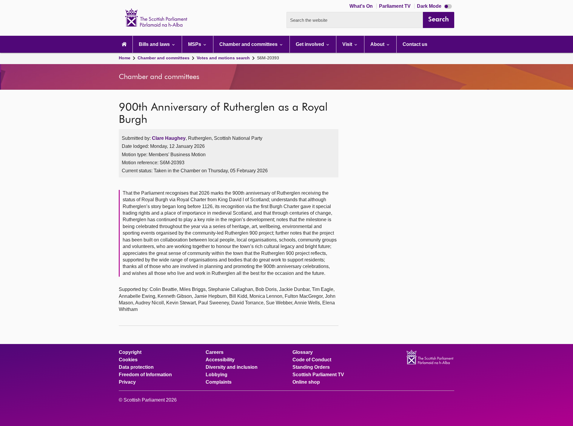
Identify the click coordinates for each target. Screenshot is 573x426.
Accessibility (220, 359)
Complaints (219, 382)
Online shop (306, 382)
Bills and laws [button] (155, 44)
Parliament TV (395, 6)
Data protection (136, 367)
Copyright (130, 352)
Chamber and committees (164, 57)
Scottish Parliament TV (318, 374)
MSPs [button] (195, 44)
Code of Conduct (311, 359)
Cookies (128, 359)
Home (124, 57)
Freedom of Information (145, 374)
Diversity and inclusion (232, 367)
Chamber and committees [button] (249, 44)
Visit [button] (347, 44)
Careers (215, 352)
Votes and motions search (223, 57)
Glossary (302, 352)
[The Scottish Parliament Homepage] (124, 44)
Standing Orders (311, 367)
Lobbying (216, 374)
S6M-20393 (268, 57)
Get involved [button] (310, 44)
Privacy (127, 382)
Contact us (415, 44)
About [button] (378, 44)
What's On (361, 6)
